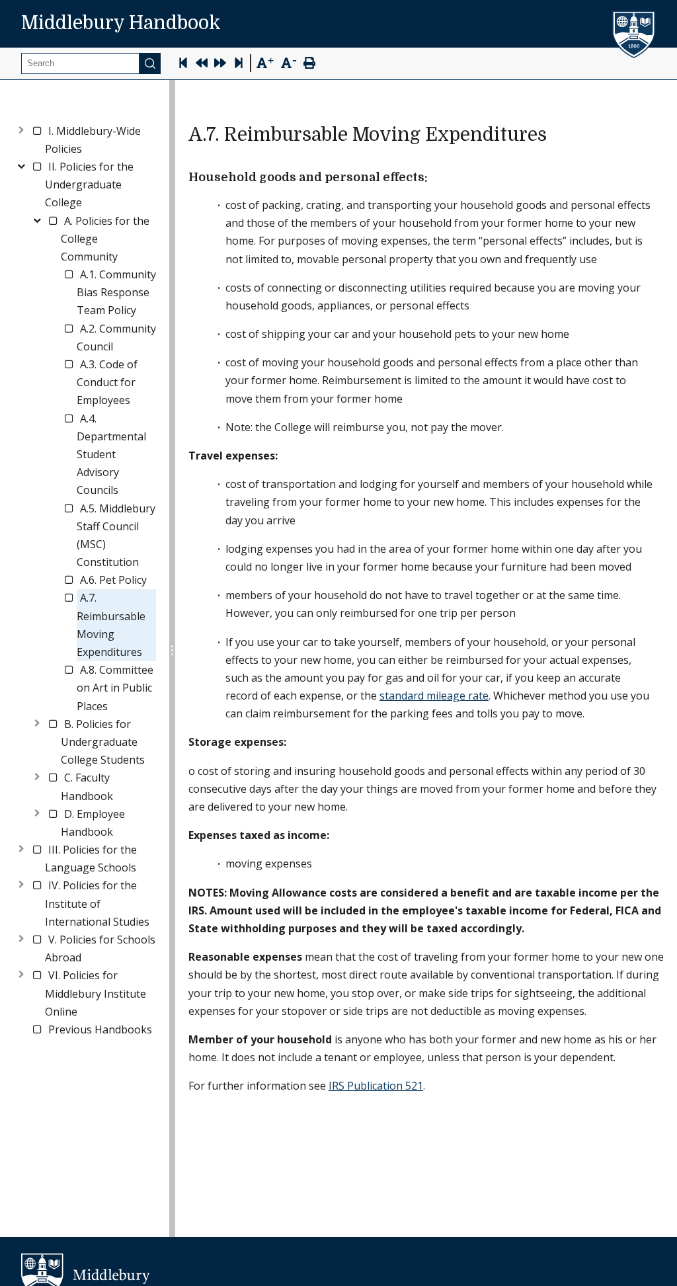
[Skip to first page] (183, 64)
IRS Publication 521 (376, 1085)
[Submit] (150, 63)
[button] (100, 140)
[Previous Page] (201, 64)
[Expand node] (21, 128)
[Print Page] (309, 64)
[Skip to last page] (238, 64)
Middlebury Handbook (121, 23)
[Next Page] (220, 64)
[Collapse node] (21, 164)
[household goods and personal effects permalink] (434, 177)
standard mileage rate (434, 695)
